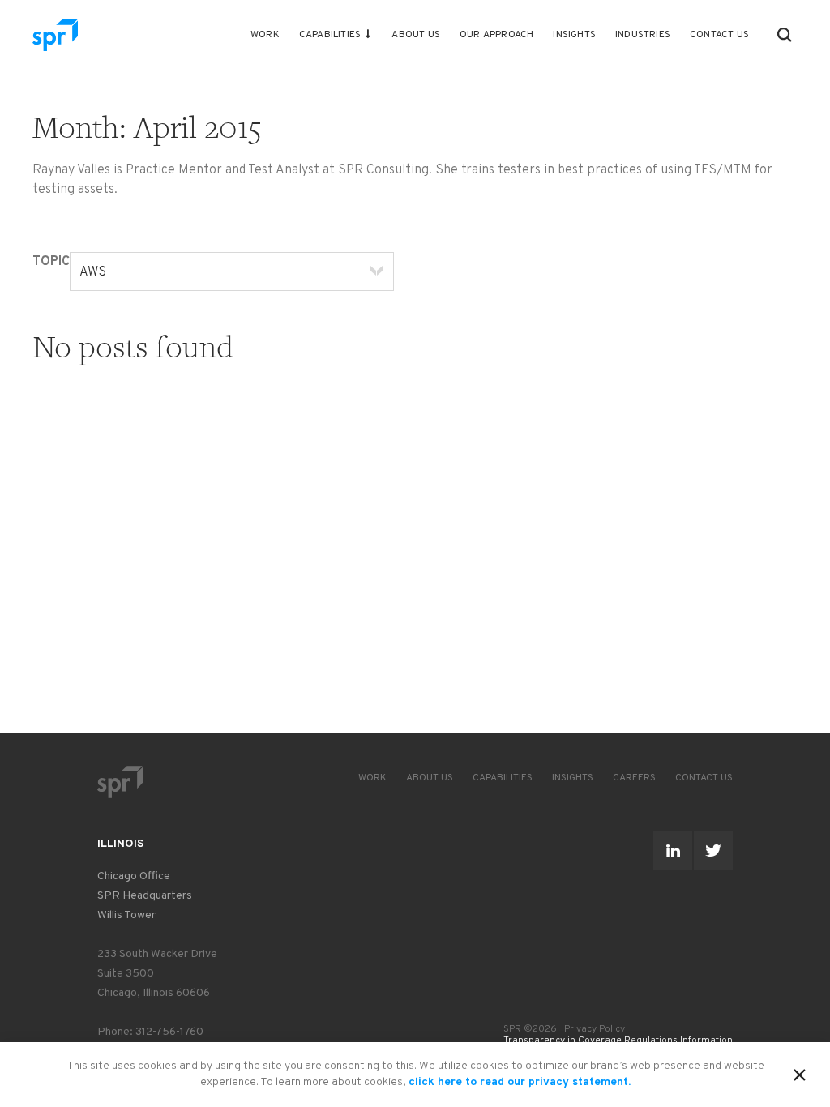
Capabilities (330, 34)
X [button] (799, 1072)
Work (265, 34)
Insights (574, 34)
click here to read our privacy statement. (520, 1082)
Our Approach (496, 34)
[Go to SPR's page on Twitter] (713, 850)
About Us (415, 34)
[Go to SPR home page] (120, 781)
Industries (642, 34)
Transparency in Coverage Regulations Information (618, 1040)
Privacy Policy (594, 1029)
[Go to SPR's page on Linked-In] (672, 850)
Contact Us (719, 34)
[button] (785, 35)
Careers (634, 777)
